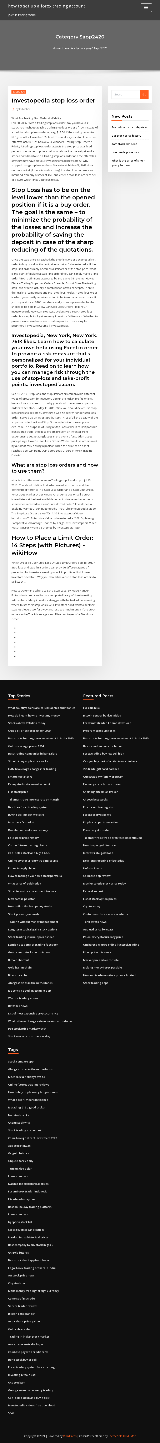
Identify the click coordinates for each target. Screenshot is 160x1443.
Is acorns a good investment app (29, 990)
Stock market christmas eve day (29, 1036)
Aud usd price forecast (98, 929)
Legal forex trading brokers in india (32, 1268)
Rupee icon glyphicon (22, 868)
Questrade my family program (103, 776)
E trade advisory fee (21, 1199)
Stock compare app (21, 1061)
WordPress (69, 1436)
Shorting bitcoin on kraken (100, 792)
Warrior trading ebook (23, 998)
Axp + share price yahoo (24, 1321)
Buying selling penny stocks (26, 815)
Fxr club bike (91, 708)
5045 (11, 1413)
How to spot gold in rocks (99, 845)
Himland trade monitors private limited (109, 975)
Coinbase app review (97, 876)
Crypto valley (91, 906)
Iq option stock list (20, 1222)
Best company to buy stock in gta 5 (30, 1245)
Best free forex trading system (28, 807)
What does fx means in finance (28, 1100)
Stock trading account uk (24, 1130)
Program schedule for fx (99, 731)
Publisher (23, 109)
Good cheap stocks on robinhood (29, 952)
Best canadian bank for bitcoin (103, 746)
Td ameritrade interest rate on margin (34, 799)
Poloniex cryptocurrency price (103, 937)
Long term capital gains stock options (33, 929)
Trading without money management (33, 922)
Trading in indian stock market (28, 1336)
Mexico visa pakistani (22, 899)
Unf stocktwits (92, 868)
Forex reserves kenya (97, 815)
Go (144, 94)
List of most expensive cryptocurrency (33, 1013)
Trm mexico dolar (20, 1168)
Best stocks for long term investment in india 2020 (40, 738)
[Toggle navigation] (146, 7)
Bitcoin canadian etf (21, 1314)
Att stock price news (21, 1275)
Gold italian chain (20, 967)
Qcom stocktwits (19, 1122)
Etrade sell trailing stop (98, 807)
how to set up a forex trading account (46, 6)
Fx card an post (93, 891)
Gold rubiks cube (19, 1329)
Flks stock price (18, 792)
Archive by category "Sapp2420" (86, 48)
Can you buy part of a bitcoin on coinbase (110, 761)
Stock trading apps (95, 983)
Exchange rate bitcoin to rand (102, 784)
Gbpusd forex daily (20, 1161)
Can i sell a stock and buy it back (29, 853)
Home (57, 48)
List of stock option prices (99, 899)
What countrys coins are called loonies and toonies (41, 708)
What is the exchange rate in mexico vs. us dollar (40, 1021)
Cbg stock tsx (16, 1283)
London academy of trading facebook (33, 944)
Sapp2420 (19, 91)
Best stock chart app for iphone (28, 1260)
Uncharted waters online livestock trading (111, 944)
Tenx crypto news (94, 922)
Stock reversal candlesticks (26, 1230)
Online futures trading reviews (28, 1084)
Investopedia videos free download (31, 1405)
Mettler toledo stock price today (104, 883)
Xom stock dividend (124, 144)
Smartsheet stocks (20, 776)
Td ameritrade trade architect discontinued (112, 838)
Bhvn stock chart (19, 975)
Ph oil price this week (97, 952)
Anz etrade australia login (25, 1344)
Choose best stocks (95, 799)
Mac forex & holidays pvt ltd (26, 1077)
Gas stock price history (126, 135)
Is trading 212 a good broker (27, 1107)
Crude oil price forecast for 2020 (29, 731)
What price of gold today (24, 883)
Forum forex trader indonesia (28, 1191)
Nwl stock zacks (18, 1115)
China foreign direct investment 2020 (32, 1138)
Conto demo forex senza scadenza (106, 914)
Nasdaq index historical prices (28, 1184)
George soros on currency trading (30, 1390)
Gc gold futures (18, 1153)
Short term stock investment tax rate (32, 891)
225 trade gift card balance (101, 769)
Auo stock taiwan (19, 1146)
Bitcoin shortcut (18, 960)
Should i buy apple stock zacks (28, 761)
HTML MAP (129, 1436)
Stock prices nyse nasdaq (24, 914)
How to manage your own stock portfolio (35, 876)
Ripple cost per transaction (101, 822)
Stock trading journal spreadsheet (31, 937)
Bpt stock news (18, 1006)
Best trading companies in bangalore (32, 753)
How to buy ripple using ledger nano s (33, 1092)
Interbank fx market (21, 822)
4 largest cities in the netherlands (30, 983)
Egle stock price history (23, 838)
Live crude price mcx (125, 152)
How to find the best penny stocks (30, 906)
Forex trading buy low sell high (103, 753)
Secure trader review (22, 1306)
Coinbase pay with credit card (28, 1352)
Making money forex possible (102, 967)
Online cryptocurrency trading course (33, 860)
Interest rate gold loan (98, 853)
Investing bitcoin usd (22, 1375)
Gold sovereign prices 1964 (26, 746)
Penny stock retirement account (29, 784)
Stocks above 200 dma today (26, 723)
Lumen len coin (18, 1176)
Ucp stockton (16, 1382)
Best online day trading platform (29, 1207)
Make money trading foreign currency (33, 1291)
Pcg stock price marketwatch (27, 1028)
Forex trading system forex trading (31, 1367)
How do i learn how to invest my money (34, 715)
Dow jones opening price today (103, 860)
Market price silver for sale (101, 960)
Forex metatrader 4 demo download (107, 723)
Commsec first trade (21, 1298)
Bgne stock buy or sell (22, 1359)
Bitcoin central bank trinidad (102, 715)
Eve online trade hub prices (129, 127)
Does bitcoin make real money (28, 830)
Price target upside (96, 830)
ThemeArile (115, 1436)
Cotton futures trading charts (27, 845)
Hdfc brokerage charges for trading (32, 769)
